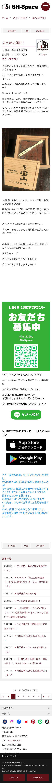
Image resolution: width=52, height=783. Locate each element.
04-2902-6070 (14, 740)
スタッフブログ (10, 59)
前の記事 (12, 31)
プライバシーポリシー (30, 765)
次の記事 (40, 31)
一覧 (26, 31)
